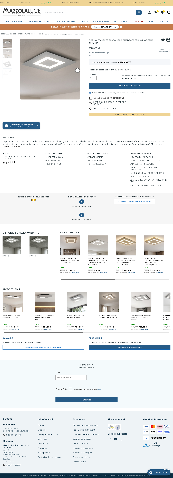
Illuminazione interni (13, 22)
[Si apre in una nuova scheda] (111, 427)
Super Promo (138, 22)
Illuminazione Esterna (38, 22)
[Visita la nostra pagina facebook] (110, 439)
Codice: (104, 27)
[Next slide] (77, 70)
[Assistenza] (168, 12)
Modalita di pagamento (83, 448)
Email (57, 372)
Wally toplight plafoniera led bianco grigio (76, 316)
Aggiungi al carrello (130, 86)
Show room (43, 448)
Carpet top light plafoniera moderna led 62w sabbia (69, 261)
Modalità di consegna (82, 452)
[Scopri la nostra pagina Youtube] (115, 439)
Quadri (84, 22)
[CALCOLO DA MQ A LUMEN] (81, 201)
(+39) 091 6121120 (13, 435)
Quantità (92, 75)
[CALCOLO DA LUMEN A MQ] (81, 215)
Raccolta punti (79, 462)
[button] (149, 12)
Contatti (7, 419)
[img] (108, 53)
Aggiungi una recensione (130, 347)
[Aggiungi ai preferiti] (163, 40)
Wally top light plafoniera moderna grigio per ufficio (44, 317)
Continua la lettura (11, 147)
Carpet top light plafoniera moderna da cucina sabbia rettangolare (125, 262)
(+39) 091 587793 (13, 465)
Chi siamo (42, 430)
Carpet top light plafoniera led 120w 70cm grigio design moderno (97, 262)
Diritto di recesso (80, 443)
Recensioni (43, 443)
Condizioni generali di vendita (86, 434)
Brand (124, 22)
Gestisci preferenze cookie (49, 457)
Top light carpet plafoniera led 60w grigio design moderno (141, 317)
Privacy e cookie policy (48, 434)
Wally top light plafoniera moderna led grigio (12, 316)
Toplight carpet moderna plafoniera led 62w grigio (108, 316)
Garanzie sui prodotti (82, 439)
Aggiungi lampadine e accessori (134, 201)
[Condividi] (168, 40)
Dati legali (42, 439)
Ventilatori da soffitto (104, 22)
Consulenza (164, 22)
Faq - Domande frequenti (84, 430)
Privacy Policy (61, 389)
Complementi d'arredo (65, 22)
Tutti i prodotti (44, 452)
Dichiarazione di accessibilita (85, 425)
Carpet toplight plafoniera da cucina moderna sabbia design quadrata (153, 262)
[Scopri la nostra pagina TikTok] (121, 439)
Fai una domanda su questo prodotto (43, 347)
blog (151, 22)
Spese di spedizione (81, 457)
